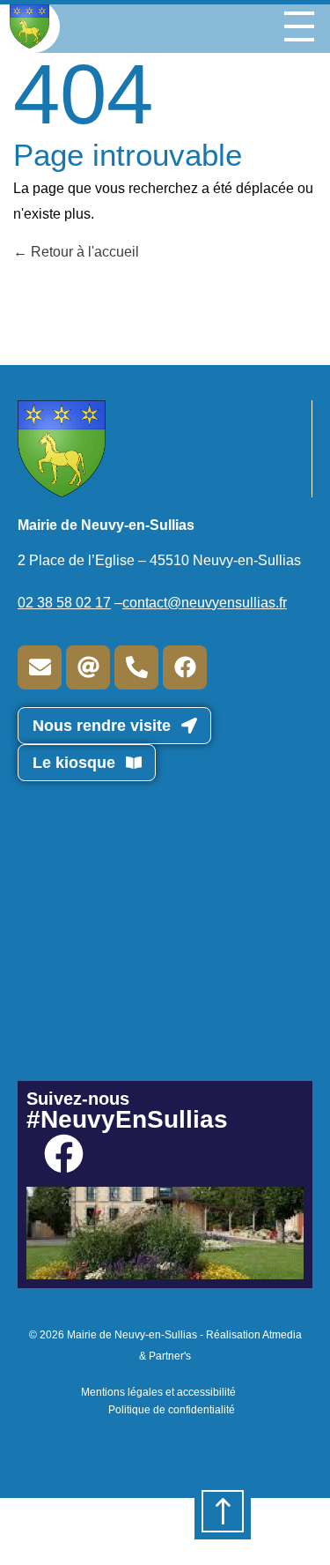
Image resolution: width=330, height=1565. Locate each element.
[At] (88, 667)
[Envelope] (40, 667)
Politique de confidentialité (171, 1410)
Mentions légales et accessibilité (158, 1392)
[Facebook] (185, 667)
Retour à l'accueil (83, 251)
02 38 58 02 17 (64, 602)
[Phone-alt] (136, 667)
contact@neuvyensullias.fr (204, 602)
